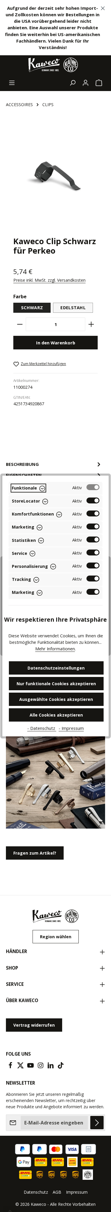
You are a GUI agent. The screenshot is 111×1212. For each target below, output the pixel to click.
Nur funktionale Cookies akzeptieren (56, 683)
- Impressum (71, 728)
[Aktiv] (92, 487)
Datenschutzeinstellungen (56, 668)
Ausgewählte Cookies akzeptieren (56, 699)
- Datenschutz (41, 728)
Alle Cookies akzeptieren (56, 715)
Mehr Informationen (55, 649)
